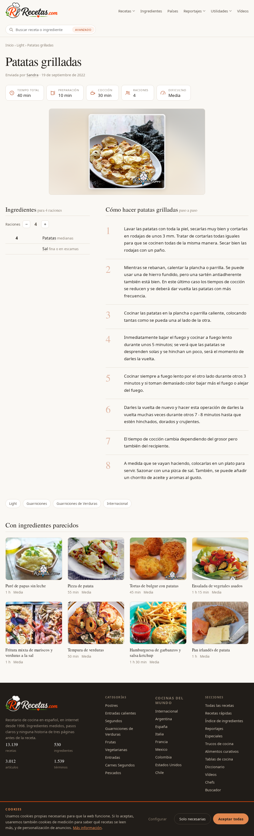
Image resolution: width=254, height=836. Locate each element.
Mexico (161, 749)
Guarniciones (37, 503)
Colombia (163, 757)
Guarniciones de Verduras (77, 503)
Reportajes (193, 10)
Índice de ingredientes (224, 720)
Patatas (49, 238)
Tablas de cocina (219, 758)
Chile (159, 772)
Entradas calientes (120, 713)
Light (20, 45)
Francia (161, 741)
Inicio (9, 45)
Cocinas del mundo (169, 700)
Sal (45, 248)
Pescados (113, 772)
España (161, 726)
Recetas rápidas (218, 713)
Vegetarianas (116, 749)
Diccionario (214, 766)
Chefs (210, 782)
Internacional (117, 503)
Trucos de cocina (219, 743)
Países (172, 10)
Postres (111, 705)
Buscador (213, 789)
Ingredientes (151, 10)
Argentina (163, 718)
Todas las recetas (219, 705)
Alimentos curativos (222, 751)
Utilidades (219, 10)
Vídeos (243, 10)
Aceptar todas (230, 818)
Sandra (32, 74)
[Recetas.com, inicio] (31, 11)
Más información (87, 827)
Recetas (124, 10)
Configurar (157, 818)
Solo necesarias (192, 818)
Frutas (110, 741)
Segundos (113, 720)
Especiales (213, 735)
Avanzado (83, 30)
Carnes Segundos (120, 764)
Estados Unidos (168, 764)
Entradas (112, 757)
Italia (159, 733)
